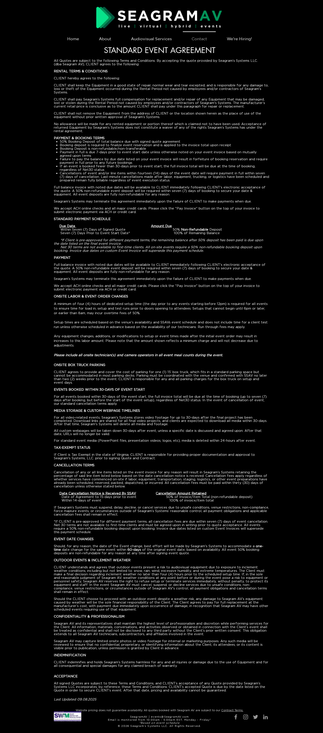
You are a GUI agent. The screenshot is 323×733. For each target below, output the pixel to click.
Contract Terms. (232, 710)
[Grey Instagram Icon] (245, 717)
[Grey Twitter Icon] (255, 717)
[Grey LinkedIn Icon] (265, 717)
